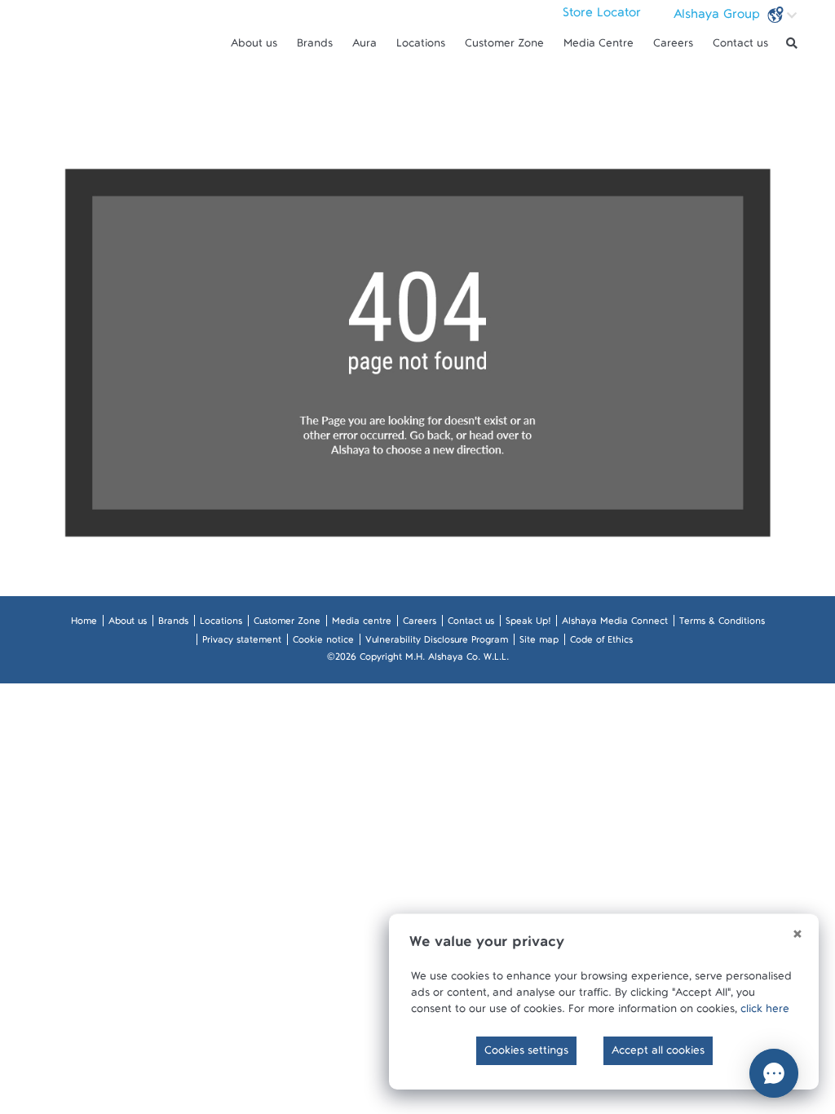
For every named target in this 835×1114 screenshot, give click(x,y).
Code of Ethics (601, 642)
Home (84, 623)
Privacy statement (241, 642)
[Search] (792, 43)
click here (764, 1012)
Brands (315, 46)
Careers (673, 46)
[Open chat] (773, 1073)
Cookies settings (526, 1053)
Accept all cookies (658, 1053)
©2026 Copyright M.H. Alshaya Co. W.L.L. (418, 659)
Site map (539, 642)
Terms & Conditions (722, 623)
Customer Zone (504, 46)
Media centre (361, 623)
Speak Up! (528, 623)
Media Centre (598, 46)
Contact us (740, 46)
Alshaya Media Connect (615, 623)
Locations (420, 46)
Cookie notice (323, 642)
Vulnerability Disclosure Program (436, 642)
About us (254, 46)
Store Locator (602, 16)
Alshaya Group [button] (719, 18)
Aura (364, 46)
